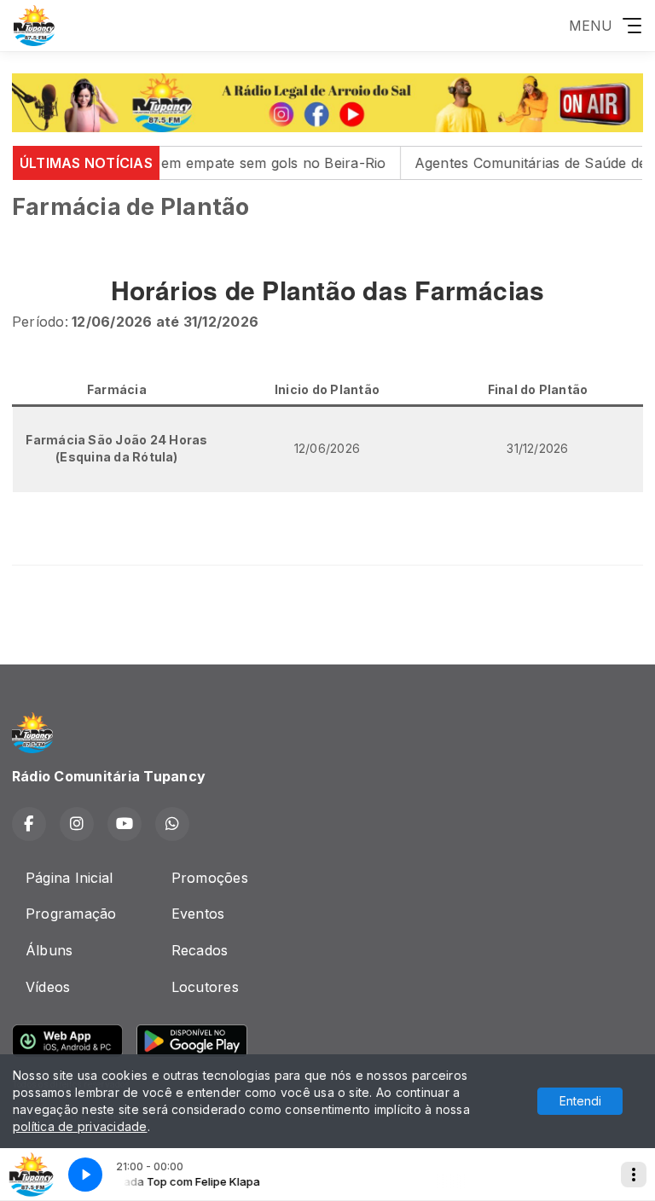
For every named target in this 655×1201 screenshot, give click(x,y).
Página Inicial (69, 877)
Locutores (205, 986)
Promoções (209, 877)
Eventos (198, 913)
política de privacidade (80, 1126)
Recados (200, 950)
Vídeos (48, 986)
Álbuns (49, 950)
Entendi (580, 1101)
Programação (71, 913)
